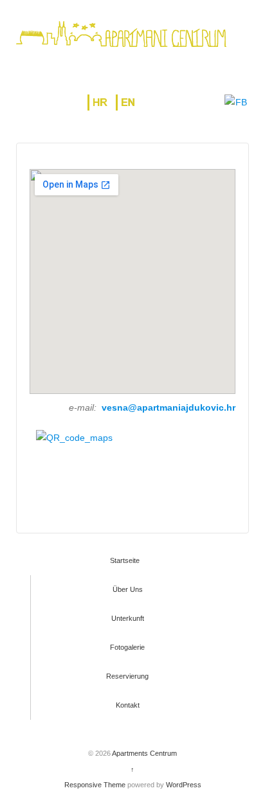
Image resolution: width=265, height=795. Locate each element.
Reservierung (127, 676)
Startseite (125, 560)
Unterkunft (127, 618)
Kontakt (128, 705)
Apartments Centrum (144, 753)
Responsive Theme (94, 785)
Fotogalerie (127, 647)
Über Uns (128, 589)
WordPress (183, 785)
